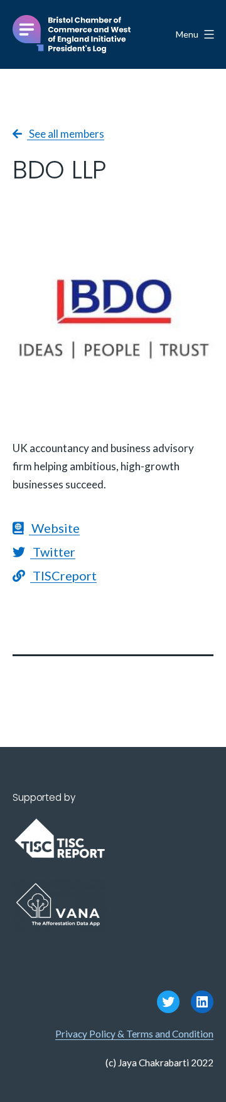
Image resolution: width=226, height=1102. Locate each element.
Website (54, 527)
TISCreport (63, 575)
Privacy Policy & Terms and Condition (134, 1033)
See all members (65, 133)
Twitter (52, 551)
